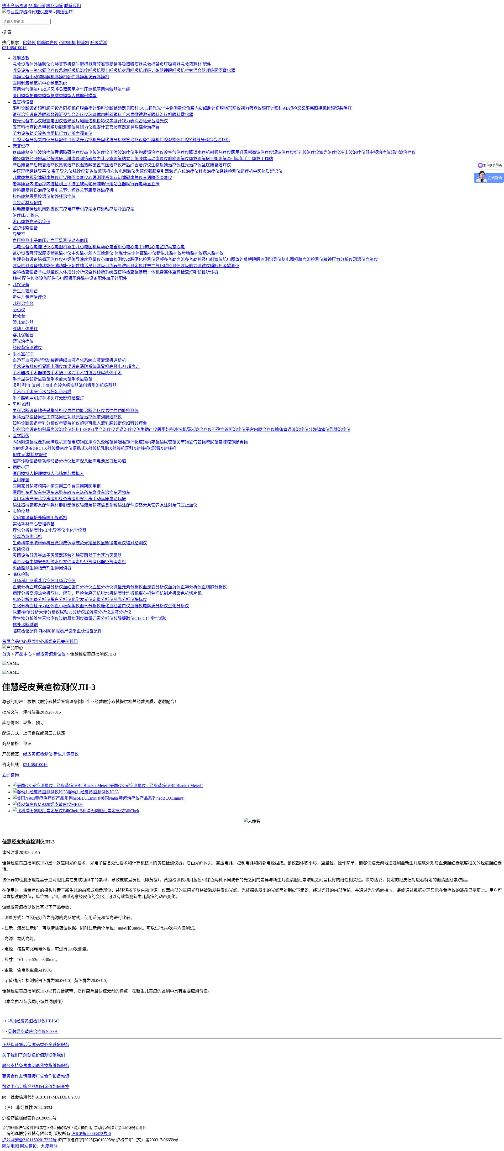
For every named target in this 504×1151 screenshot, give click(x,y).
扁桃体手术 (111, 373)
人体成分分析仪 (73, 272)
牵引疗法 (84, 209)
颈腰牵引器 (158, 171)
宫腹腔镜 (226, 442)
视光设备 (21, 121)
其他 (46, 158)
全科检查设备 (25, 272)
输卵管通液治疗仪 (291, 429)
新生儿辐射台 (25, 291)
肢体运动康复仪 (153, 158)
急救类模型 (60, 95)
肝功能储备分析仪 (54, 461)
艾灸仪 (91, 171)
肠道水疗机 (199, 152)
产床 (33, 499)
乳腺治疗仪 (339, 429)
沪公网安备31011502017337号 (29, 1140)
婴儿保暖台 (23, 335)
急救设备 (21, 64)
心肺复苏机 (60, 64)
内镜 (17, 442)
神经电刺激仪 (210, 259)
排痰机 (83, 42)
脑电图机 (289, 259)
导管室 (19, 234)
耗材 (34, 454)
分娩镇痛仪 (318, 429)
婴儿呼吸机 (111, 70)
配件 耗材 (21, 454)
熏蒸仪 (141, 171)
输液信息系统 (105, 505)
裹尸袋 (66, 631)
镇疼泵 (35, 505)
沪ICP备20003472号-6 (91, 1133)
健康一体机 (149, 272)
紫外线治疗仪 (63, 196)
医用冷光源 (94, 442)
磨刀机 (94, 593)
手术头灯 (50, 398)
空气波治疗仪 (42, 152)
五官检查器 (115, 127)
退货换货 (44, 1065)
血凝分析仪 (191, 587)
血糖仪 (136, 606)
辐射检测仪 (136, 543)
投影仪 (103, 121)
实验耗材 (21, 524)
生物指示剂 (39, 568)
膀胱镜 (212, 442)
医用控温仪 (39, 196)
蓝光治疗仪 (23, 341)
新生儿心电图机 (82, 247)
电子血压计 (39, 240)
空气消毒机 (115, 561)
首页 (6, 641)
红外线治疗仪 (306, 152)
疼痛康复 (21, 152)
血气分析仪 (90, 606)
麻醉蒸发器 (86, 77)
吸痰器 (136, 64)
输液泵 (86, 505)
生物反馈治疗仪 (149, 152)
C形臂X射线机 (162, 448)
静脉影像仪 (69, 505)
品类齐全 (44, 1044)
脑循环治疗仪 (50, 259)
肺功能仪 (46, 265)
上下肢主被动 (75, 184)
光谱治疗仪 (125, 429)
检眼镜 (333, 108)
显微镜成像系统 (65, 543)
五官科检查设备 (27, 127)
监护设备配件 (93, 278)
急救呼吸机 (69, 70)
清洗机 (56, 442)
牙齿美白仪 (39, 140)
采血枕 (78, 631)
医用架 (82, 486)
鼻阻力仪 (84, 127)
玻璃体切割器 (100, 114)
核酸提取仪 (123, 618)
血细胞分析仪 (214, 587)
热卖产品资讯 (14, 5)
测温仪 (359, 259)
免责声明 (27, 1065)
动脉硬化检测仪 (140, 259)
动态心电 (176, 247)
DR (36, 448)
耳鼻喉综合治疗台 (143, 127)
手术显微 (21, 379)
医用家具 (21, 486)
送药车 (86, 492)
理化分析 (21, 530)
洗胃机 (103, 366)
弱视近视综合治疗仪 (69, 114)
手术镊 (56, 373)
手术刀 (69, 373)
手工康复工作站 (258, 158)
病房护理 (21, 467)
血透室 (19, 360)
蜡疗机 (246, 171)
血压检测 (21, 240)
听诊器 (212, 272)
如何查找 (60, 1086)
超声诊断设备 (25, 461)
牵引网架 (235, 158)
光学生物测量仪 (171, 108)
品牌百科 (36, 5)
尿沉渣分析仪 (97, 612)
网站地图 (10, 1146)
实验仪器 (21, 511)
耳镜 (67, 442)
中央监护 (79, 253)
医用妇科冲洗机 (172, 429)
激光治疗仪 (329, 152)
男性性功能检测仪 (122, 410)
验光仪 (161, 121)
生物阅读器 (60, 568)
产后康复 (21, 165)
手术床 (31, 391)
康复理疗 (21, 146)
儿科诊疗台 (23, 303)
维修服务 (60, 1065)
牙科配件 (58, 140)
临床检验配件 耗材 (30, 631)
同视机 (69, 108)
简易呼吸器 (119, 64)
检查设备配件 (43, 278)
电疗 (71, 209)
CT (41, 448)
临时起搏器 (81, 64)
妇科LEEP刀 (82, 429)
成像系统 (42, 442)
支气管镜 (197, 442)
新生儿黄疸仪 (66, 754)
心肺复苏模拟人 (69, 473)
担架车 (35, 492)
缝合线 (94, 373)
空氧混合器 (195, 70)
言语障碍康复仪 (157, 177)
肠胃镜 (241, 442)
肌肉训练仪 (178, 158)
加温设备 (71, 366)
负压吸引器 (170, 64)
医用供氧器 (107, 89)
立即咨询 (10, 775)
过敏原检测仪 (71, 618)
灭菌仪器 (21, 549)
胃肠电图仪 (52, 366)
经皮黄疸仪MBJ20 (66, 804)
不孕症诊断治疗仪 (228, 429)
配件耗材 (50, 505)
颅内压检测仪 (101, 253)
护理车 (48, 492)
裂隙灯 (345, 108)
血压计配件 (116, 278)
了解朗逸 (27, 1055)
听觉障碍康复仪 (73, 177)
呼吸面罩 (214, 70)
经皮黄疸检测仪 (37, 754)
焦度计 (115, 121)
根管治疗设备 (134, 140)
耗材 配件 (202, 64)
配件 (43, 454)
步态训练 (113, 158)
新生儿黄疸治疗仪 (29, 297)
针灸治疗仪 (208, 171)
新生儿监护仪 (169, 253)
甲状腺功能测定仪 (59, 127)
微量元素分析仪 (128, 587)
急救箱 (187, 64)
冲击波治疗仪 (352, 152)
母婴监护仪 (69, 423)
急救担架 (151, 64)
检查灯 (187, 272)
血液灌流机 (102, 360)
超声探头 (79, 461)
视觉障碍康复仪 (44, 177)
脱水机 (107, 593)
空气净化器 (94, 561)
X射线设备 (23, 448)
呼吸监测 (98, 42)
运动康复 (21, 209)
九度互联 (49, 1146)
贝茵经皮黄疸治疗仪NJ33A (33, 1031)
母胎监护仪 (192, 253)
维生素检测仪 (46, 618)
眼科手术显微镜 (128, 114)
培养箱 (40, 517)
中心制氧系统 (54, 83)
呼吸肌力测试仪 (195, 265)
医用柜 (94, 486)
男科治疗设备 (25, 417)
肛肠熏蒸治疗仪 (40, 580)
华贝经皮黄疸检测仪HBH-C (33, 1021)
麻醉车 (61, 492)
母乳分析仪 (48, 423)
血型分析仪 (102, 587)
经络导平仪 (40, 171)
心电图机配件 (68, 278)
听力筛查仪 (81, 133)
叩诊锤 (199, 272)
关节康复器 (90, 190)
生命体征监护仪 (141, 253)
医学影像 (21, 436)
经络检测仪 (229, 171)
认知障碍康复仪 (128, 177)
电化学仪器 (75, 530)
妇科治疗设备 (25, 429)
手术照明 (21, 398)
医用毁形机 (56, 517)
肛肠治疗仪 (65, 580)
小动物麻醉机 (42, 77)
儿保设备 (21, 284)
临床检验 (21, 574)
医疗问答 (54, 5)
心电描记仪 (39, 247)
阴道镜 (27, 442)
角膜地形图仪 (228, 108)
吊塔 (67, 391)
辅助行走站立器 (111, 184)
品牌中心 (35, 641)
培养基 (48, 524)
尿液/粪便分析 (26, 612)
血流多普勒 (186, 259)
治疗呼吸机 (90, 70)
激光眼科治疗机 (157, 114)
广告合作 (44, 1076)
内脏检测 (54, 184)
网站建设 (28, 1146)
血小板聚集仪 (67, 606)
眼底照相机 (316, 108)
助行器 (132, 184)
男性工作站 (48, 417)
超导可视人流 (92, 423)
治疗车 (111, 492)
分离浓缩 (21, 536)
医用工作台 (65, 486)
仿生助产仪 (146, 429)
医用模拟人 (23, 473)
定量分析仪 (102, 599)
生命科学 (21, 543)
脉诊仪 (78, 171)
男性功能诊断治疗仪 (86, 410)
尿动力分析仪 (72, 612)
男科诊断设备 (25, 410)
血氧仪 (371, 259)
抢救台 (19, 316)
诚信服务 (60, 1044)
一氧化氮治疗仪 (44, 70)
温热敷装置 (90, 165)
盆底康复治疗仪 (216, 165)
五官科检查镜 (126, 272)
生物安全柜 (39, 561)
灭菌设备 (21, 555)
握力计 (98, 158)
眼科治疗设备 (25, 114)
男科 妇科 (21, 404)
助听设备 (37, 133)
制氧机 (35, 83)
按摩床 (56, 158)
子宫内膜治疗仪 (260, 429)
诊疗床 (44, 499)
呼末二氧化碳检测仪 (162, 265)
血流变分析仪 (155, 587)
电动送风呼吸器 (52, 89)
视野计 (98, 127)
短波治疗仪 (283, 152)
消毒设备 (21, 561)
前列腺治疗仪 (109, 417)
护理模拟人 (44, 473)
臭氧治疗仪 (69, 165)
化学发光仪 (81, 599)
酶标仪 (140, 599)
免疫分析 (21, 599)
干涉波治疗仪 (121, 152)
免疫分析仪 (39, 599)
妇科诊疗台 (136, 423)
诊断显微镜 (39, 379)
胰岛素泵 (142, 505)
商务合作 (10, 1076)
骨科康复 (21, 190)
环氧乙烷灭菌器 (77, 555)
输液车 (73, 492)
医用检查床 (60, 499)
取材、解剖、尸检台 (69, 593)
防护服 (53, 631)
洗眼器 (44, 114)
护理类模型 (39, 95)
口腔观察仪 (170, 140)
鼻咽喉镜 (121, 442)
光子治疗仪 (39, 221)
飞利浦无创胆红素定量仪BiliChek (108, 811)
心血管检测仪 (113, 259)
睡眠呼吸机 (174, 70)
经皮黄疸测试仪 (27, 347)
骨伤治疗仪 (39, 190)
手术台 (19, 391)
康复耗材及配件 (27, 202)
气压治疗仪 (111, 165)
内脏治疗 (37, 184)
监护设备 (21, 253)
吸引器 (110, 385)
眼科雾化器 (182, 114)
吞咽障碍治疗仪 (69, 152)
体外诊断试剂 (25, 624)
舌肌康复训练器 (77, 158)
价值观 (42, 1055)
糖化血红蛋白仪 (115, 606)
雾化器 (229, 70)
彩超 (122, 461)
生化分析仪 (178, 606)
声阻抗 (52, 133)
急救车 (98, 492)
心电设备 (21, 247)
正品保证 (10, 1044)
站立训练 (130, 158)
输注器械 (21, 505)
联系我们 (72, 5)
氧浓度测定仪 (130, 265)
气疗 (63, 209)
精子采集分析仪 (52, 410)
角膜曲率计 (86, 108)
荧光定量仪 (90, 543)
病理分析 (21, 593)
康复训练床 (199, 158)
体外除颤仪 (39, 64)
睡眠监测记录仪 (266, 259)
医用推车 (21, 492)
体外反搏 (243, 259)
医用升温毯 (241, 152)
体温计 (120, 253)
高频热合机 (39, 593)
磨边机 (90, 121)
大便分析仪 (49, 612)
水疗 (96, 209)
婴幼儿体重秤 (25, 328)
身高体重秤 (170, 272)
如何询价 (44, 1086)
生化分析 (21, 606)
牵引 (54, 190)
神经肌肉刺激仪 (44, 209)
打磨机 (153, 140)
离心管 (35, 524)
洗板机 (132, 593)
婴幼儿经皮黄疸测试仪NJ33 (93, 792)
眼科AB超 (283, 108)
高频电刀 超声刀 (124, 366)
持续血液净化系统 (75, 360)
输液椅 (35, 486)
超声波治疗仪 (403, 152)
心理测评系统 (100, 177)
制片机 (170, 593)
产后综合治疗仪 (136, 165)
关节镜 (182, 442)
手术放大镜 (60, 379)
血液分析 (21, 587)
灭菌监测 (21, 568)
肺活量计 (88, 265)
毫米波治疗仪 (199, 429)
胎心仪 (19, 310)
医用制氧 (21, 83)
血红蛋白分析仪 (77, 587)
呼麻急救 (21, 58)
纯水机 (56, 561)
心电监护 (159, 247)
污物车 (124, 492)
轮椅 (92, 184)
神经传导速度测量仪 (82, 259)
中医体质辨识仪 (267, 171)
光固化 (103, 140)
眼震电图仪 (52, 121)
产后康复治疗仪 (44, 165)
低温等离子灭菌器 (46, 555)
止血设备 (57, 385)
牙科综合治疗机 (215, 140)
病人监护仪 (213, 253)
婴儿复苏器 (23, 322)
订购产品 (27, 1086)
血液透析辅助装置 (42, 360)
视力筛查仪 (251, 108)
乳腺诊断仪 (115, 423)
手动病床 (100, 499)
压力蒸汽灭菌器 (107, 555)
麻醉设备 (21, 77)
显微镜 (107, 543)
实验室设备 (23, 517)
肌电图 (229, 259)
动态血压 (79, 240)
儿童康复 (21, 177)
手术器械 (21, 373)
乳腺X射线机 (113, 448)
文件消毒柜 (73, 561)
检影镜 (299, 108)
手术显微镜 (81, 379)
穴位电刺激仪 (122, 171)
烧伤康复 (21, 196)
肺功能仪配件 (67, 265)
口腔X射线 (191, 140)
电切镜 (77, 442)
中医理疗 (21, 171)
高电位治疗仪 (96, 152)
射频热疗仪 (220, 152)
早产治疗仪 (104, 429)
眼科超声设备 (50, 108)
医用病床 (21, 499)
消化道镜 (138, 442)
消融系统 (88, 366)
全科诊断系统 (100, 272)
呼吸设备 (21, 70)
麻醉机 (103, 77)
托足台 (56, 391)
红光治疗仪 (191, 165)
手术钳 (82, 373)
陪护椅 (48, 486)
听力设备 (21, 133)
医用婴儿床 (81, 499)
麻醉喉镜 (100, 64)
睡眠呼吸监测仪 (224, 265)
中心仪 (35, 121)
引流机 (97, 385)
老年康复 (21, 184)
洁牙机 (115, 140)
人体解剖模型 (84, 95)
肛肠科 (19, 580)
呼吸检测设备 (25, 265)
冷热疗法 (126, 209)
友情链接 (27, 1076)
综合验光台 (144, 121)
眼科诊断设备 (25, 108)
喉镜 (109, 442)
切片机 (195, 593)
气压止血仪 (186, 505)
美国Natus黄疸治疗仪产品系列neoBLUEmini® (142, 798)
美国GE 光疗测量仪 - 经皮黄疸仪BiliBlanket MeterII (156, 785)
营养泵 (157, 505)
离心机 (35, 536)
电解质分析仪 (155, 606)
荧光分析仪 (123, 599)
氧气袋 (124, 89)
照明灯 (35, 398)
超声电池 (96, 461)
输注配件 (126, 505)
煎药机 (104, 171)
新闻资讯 (52, 641)
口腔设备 (21, 140)
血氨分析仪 (52, 587)
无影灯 (65, 398)
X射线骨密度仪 (58, 448)
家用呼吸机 (132, 70)
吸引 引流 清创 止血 (31, 385)
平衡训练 (218, 158)
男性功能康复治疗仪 (78, 417)
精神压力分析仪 (338, 259)
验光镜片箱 (73, 121)
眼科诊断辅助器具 (113, 108)
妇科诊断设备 (25, 423)
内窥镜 (153, 442)
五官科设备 (23, 102)
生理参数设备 (25, 259)
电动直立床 (149, 184)
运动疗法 (109, 209)
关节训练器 (69, 190)
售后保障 (27, 1044)
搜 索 (7, 32)
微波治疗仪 (262, 152)
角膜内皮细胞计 (201, 108)
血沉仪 (174, 587)
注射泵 (170, 505)
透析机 (119, 360)
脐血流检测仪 (310, 259)
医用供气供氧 (25, 89)
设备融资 (60, 1076)
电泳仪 (119, 543)
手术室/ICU (23, 354)
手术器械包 (39, 373)
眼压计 (268, 108)
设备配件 (93, 631)
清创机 (85, 385)
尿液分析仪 (120, 612)
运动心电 (105, 247)
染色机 (182, 593)
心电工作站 (140, 247)
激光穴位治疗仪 (183, 171)
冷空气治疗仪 (176, 152)
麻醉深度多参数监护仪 (50, 253)
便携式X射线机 (86, 448)
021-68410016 (14, 47)
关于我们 (69, 641)
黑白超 (111, 461)
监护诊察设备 (25, 228)
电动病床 (117, 499)
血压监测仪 (60, 240)
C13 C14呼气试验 (150, 618)
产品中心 (18, 641)
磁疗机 (107, 190)
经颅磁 (35, 158)
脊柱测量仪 (48, 272)
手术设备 (21, 366)
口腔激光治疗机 (82, 140)
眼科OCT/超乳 (143, 108)
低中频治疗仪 (378, 152)
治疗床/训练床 (26, 215)
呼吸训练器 (153, 70)
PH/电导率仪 (53, 530)
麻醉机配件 (65, 77)
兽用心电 (121, 247)
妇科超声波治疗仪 (54, 429)
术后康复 (21, 221)
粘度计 (35, 530)
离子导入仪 (61, 171)
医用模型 (21, 95)
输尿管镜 (168, 442)
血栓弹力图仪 (42, 606)
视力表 (128, 121)
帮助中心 (10, 1086)
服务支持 (10, 1065)
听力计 (65, 133)
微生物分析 (23, 618)
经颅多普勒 (165, 259)
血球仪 (35, 587)
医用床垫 (21, 480)
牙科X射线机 (137, 448)
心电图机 (67, 42)
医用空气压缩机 (82, 89)
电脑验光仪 (47, 42)
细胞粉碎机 (39, 543)
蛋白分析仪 (60, 599)
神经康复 (21, 158)
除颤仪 (29, 42)
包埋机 (157, 593)
